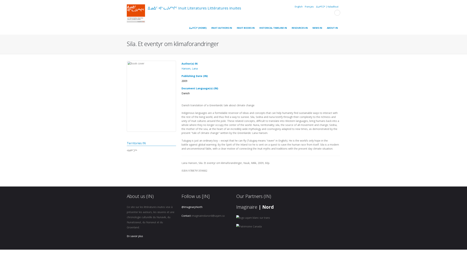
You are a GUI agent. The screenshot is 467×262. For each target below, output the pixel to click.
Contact (186, 215)
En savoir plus (135, 236)
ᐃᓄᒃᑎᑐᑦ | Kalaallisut (327, 6)
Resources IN (300, 27)
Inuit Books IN (246, 27)
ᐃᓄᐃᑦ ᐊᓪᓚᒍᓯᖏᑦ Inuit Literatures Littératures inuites (194, 8)
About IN (332, 27)
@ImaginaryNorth (192, 207)
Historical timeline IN (273, 27)
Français (309, 6)
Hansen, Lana (190, 68)
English (299, 6)
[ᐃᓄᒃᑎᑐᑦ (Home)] (136, 14)
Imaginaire (255, 207)
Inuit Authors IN (221, 27)
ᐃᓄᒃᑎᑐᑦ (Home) (198, 27)
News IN (317, 27)
